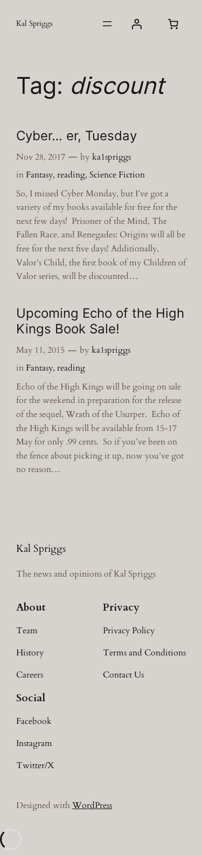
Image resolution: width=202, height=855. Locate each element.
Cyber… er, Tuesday (76, 135)
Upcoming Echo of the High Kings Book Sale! (100, 321)
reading (71, 175)
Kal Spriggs (34, 23)
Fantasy (39, 175)
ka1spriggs (111, 157)
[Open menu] (107, 23)
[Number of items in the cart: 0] (173, 24)
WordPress (92, 805)
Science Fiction (117, 175)
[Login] (137, 24)
